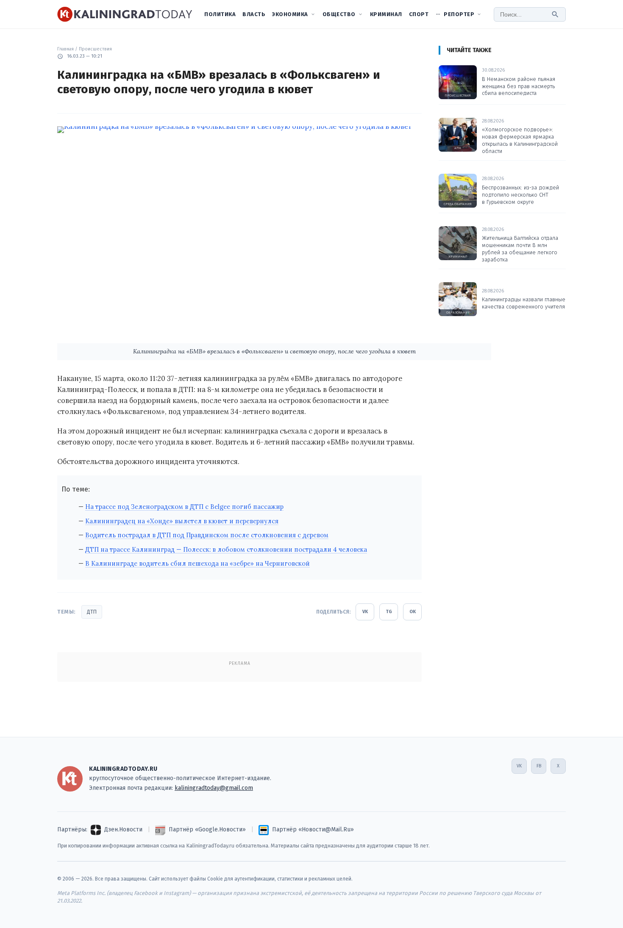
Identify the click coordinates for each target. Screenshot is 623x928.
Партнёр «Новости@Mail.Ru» (313, 829)
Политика (220, 14)
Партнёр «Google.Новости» (207, 829)
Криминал (386, 14)
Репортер (459, 14)
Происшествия (95, 49)
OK (412, 611)
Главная (65, 49)
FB (539, 766)
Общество (339, 14)
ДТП (92, 612)
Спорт (419, 14)
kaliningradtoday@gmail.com (214, 788)
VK (365, 611)
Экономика (290, 14)
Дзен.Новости (123, 829)
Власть (253, 14)
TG (389, 611)
